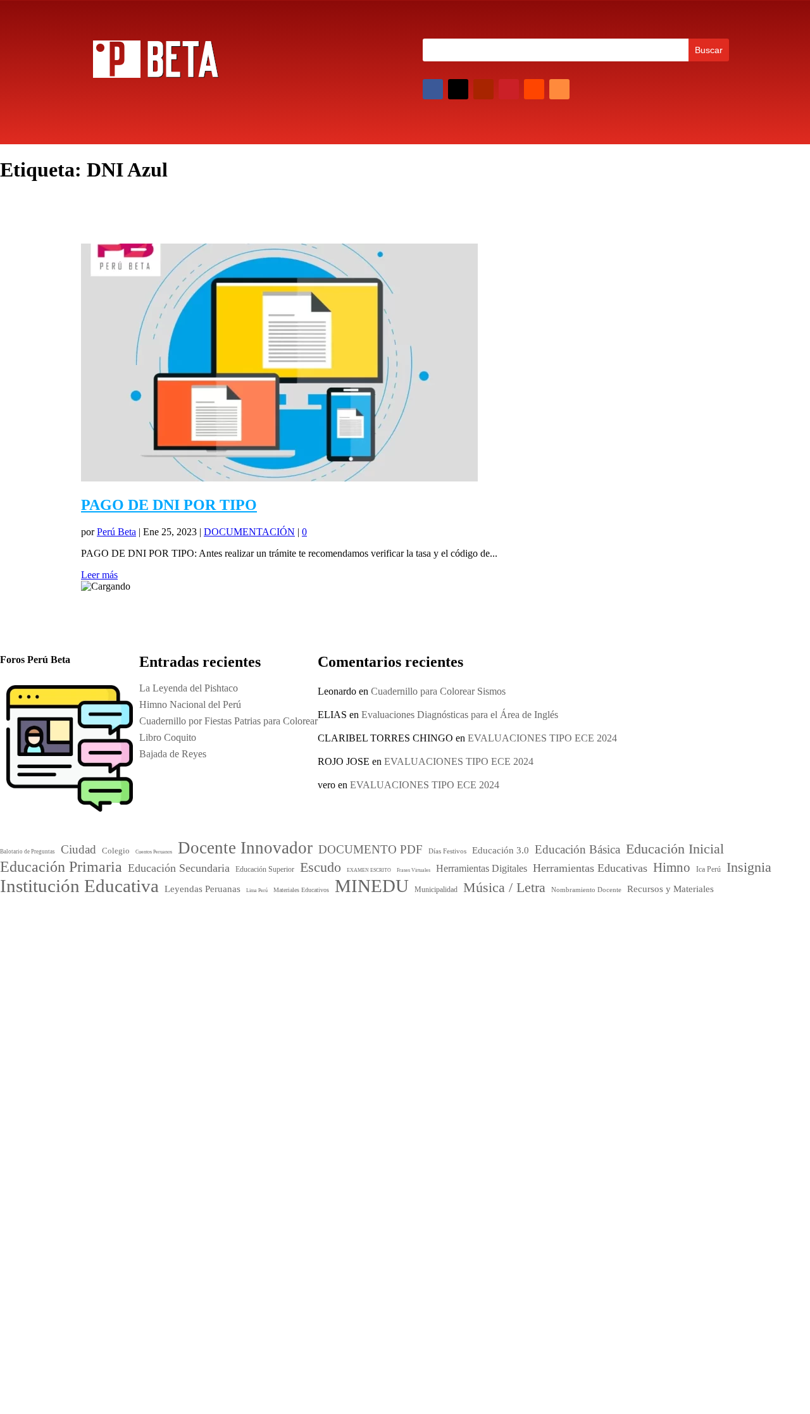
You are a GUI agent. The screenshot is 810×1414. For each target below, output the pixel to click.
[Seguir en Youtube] (483, 89)
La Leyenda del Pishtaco (188, 688)
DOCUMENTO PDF (349, 957)
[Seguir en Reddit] (534, 89)
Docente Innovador (407, 940)
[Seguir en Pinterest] (509, 89)
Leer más (99, 574)
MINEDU (346, 1062)
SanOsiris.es (414, 1183)
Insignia (364, 1024)
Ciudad (321, 943)
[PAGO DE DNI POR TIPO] (279, 478)
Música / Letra (423, 1064)
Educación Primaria (364, 984)
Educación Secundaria (347, 1000)
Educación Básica (430, 957)
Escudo (409, 999)
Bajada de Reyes (570, 1067)
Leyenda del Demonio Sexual (596, 1100)
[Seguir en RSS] (559, 89)
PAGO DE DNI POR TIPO (169, 505)
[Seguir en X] (458, 89)
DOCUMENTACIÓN (249, 531)
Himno (324, 1024)
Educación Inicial (351, 969)
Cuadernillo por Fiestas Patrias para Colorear (626, 1034)
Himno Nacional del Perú (588, 1017)
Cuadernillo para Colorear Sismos (438, 691)
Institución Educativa (388, 1041)
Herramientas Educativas (422, 1012)
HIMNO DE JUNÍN (578, 1083)
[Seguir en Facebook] (433, 89)
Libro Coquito (565, 1050)
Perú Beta (116, 531)
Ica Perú (102, 926)
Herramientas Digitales (342, 1013)
